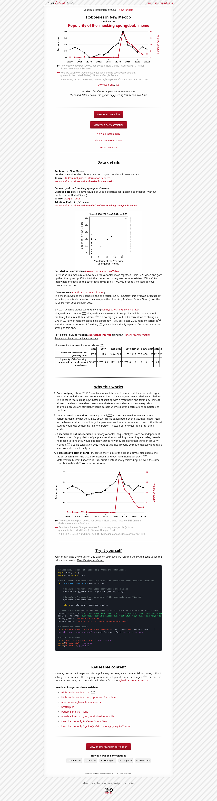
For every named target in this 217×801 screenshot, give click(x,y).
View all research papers (109, 140)
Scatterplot (67, 706)
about (150, 3)
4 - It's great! (126, 760)
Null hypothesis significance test (119, 309)
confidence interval (99, 334)
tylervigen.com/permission (134, 680)
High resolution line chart (76, 692)
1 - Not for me (74, 760)
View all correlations (108, 133)
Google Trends (72, 198)
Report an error (108, 147)
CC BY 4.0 (108, 793)
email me (159, 3)
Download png (106, 84)
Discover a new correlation (108, 124)
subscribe (168, 3)
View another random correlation (108, 746)
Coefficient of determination (88, 292)
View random (126, 9)
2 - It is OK (90, 760)
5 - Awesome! (143, 760)
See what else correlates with (84, 181)
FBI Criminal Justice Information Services (87, 178)
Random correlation (108, 114)
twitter (131, 783)
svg (118, 84)
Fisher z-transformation (137, 334)
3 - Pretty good (108, 760)
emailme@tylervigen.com (114, 783)
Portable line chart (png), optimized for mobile (87, 716)
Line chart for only (85, 721)
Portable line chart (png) (75, 711)
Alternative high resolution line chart (82, 702)
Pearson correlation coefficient (102, 271)
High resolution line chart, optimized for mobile (88, 697)
